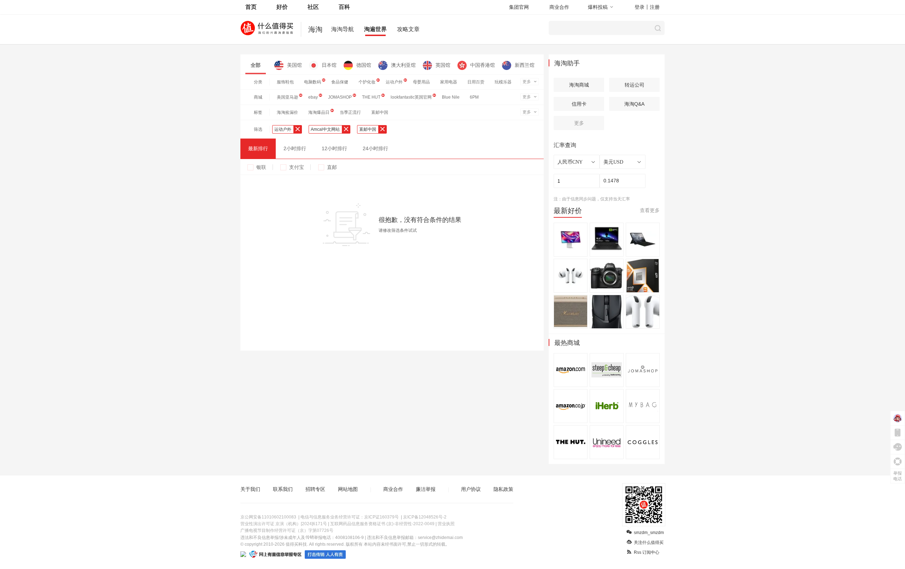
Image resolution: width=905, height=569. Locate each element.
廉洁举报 (426, 489)
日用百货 (475, 82)
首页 (251, 7)
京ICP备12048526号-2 (424, 517)
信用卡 (579, 104)
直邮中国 (379, 112)
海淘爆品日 (318, 112)
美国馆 (294, 65)
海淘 (315, 29)
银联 (261, 167)
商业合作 (559, 7)
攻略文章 (408, 29)
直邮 (332, 167)
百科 (344, 7)
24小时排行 (375, 148)
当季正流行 (350, 112)
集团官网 (519, 7)
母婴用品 (421, 82)
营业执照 (446, 523)
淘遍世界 (375, 29)
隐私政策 (503, 489)
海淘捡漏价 (287, 112)
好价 (282, 7)
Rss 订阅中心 (646, 552)
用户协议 (471, 489)
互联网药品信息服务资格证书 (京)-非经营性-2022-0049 (382, 523)
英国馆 (443, 65)
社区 (313, 7)
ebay (313, 97)
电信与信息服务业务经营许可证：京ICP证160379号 (349, 517)
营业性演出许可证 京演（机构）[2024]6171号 (283, 523)
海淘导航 (342, 29)
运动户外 (394, 82)
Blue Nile (451, 97)
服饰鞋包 (285, 82)
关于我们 (250, 489)
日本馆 (329, 65)
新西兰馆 (525, 65)
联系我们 (283, 489)
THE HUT (371, 97)
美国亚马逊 (287, 97)
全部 (256, 65)
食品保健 (339, 82)
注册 (655, 7)
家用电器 (448, 82)
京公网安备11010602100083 (268, 517)
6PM (474, 97)
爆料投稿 (598, 7)
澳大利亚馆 (403, 65)
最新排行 (258, 148)
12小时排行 (334, 148)
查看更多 (650, 210)
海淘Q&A (634, 104)
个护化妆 (366, 82)
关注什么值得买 (649, 542)
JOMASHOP (340, 97)
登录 (639, 7)
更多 (526, 81)
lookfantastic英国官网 (411, 97)
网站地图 (348, 489)
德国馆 (363, 65)
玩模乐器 (503, 82)
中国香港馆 (482, 65)
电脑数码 (312, 82)
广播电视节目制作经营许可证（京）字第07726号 (286, 530)
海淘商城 (579, 85)
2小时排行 (295, 148)
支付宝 (296, 167)
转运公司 (634, 85)
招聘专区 (315, 489)
